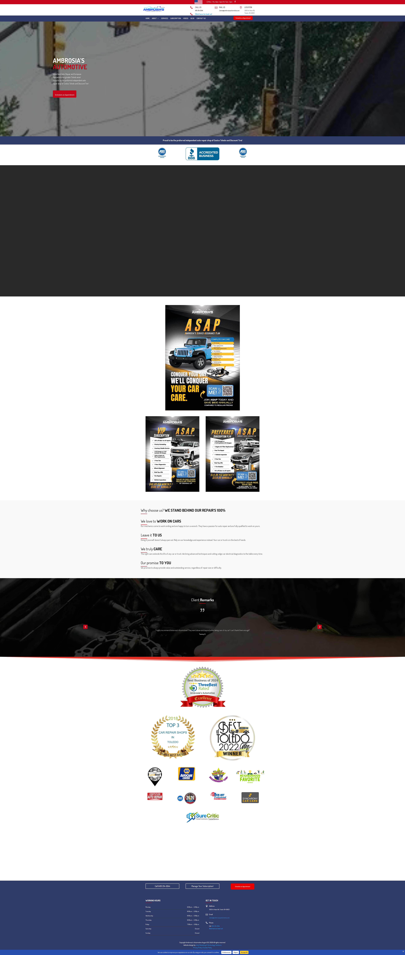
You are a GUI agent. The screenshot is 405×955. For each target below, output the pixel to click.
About (154, 18)
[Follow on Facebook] (235, 1)
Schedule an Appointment (243, 18)
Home (148, 18)
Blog (192, 18)
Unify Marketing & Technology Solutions (209, 948)
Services (164, 18)
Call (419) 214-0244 (162, 889)
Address (212, 909)
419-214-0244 (199, 10)
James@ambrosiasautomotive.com (229, 10)
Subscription (175, 18)
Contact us (201, 18)
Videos (185, 18)
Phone (211, 926)
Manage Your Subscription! (202, 889)
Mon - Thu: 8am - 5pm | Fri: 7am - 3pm (220, 2)
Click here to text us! (203, 14)
